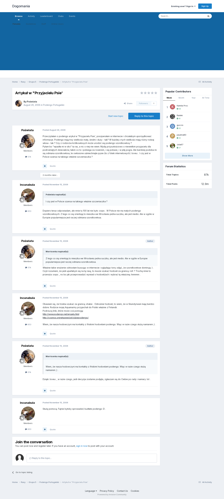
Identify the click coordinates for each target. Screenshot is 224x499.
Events (72, 16)
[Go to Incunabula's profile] (28, 195)
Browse (18, 16)
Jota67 (180, 144)
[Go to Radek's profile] (172, 116)
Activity (31, 16)
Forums (16, 24)
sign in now (81, 446)
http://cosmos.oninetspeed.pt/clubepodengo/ (66, 317)
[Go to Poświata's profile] (18, 103)
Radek (180, 115)
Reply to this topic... (42, 458)
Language (90, 491)
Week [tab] (169, 98)
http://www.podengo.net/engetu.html (61, 314)
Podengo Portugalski (53, 105)
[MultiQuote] (45, 166)
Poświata (32, 101)
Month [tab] (181, 98)
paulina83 (181, 135)
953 (29, 211)
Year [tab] (194, 98)
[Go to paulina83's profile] (172, 136)
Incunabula (27, 184)
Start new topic (115, 116)
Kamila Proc (182, 105)
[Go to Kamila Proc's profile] (172, 106)
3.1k (29, 156)
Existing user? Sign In (182, 6)
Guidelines (31, 24)
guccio (180, 125)
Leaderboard (46, 16)
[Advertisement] (112, 49)
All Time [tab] (205, 98)
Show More (187, 155)
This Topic (196, 16)
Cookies (135, 491)
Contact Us (122, 491)
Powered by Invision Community (112, 494)
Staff (43, 24)
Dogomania (21, 6)
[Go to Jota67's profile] (172, 145)
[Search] (208, 16)
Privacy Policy (107, 491)
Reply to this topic (144, 116)
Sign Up (205, 6)
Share (129, 103)
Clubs (61, 16)
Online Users (57, 24)
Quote (53, 166)
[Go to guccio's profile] (172, 126)
